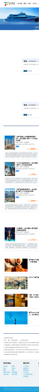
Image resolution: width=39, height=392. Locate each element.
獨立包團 (14, 374)
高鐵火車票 (6, 372)
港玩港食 (6, 374)
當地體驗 (14, 372)
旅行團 (19, 3)
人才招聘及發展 (28, 374)
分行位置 (26, 372)
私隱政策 (26, 376)
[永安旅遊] (9, 3)
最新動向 (26, 368)
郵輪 (4, 370)
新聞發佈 (26, 370)
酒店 (29, 3)
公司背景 (26, 366)
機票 (25, 3)
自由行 (35, 3)
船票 (13, 370)
